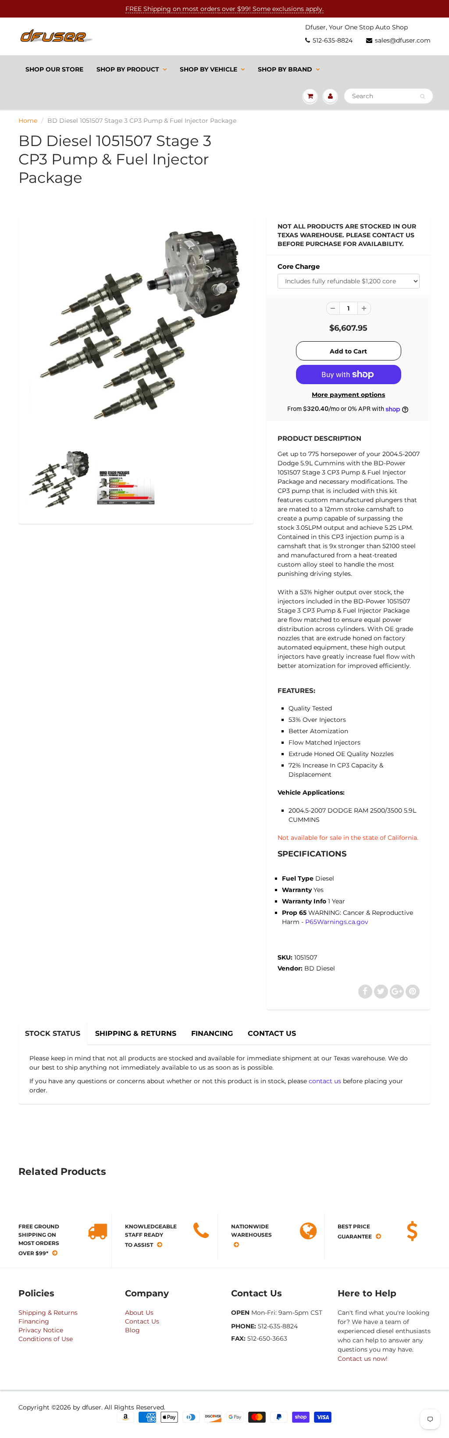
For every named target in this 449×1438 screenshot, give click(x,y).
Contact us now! (363, 1359)
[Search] (422, 96)
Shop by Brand (285, 69)
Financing (33, 1321)
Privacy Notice (40, 1330)
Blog (132, 1330)
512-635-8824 (333, 40)
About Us (139, 1313)
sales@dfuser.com (403, 40)
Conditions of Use (45, 1339)
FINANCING (212, 1033)
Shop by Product (127, 69)
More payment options (348, 395)
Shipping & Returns (48, 1313)
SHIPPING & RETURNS (135, 1033)
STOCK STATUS (52, 1033)
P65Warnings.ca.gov (336, 922)
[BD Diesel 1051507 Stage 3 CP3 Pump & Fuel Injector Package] (136, 333)
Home (27, 121)
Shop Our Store (54, 69)
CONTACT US (272, 1033)
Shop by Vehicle (208, 69)
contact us (325, 1081)
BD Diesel (319, 968)
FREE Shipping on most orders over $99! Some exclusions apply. (224, 9)
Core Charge (299, 266)
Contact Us (142, 1321)
